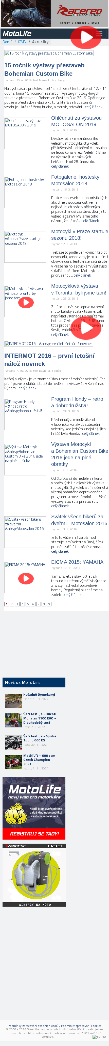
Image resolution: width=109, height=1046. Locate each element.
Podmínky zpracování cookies (81, 1025)
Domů (7, 42)
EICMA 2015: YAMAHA (77, 562)
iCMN (22, 42)
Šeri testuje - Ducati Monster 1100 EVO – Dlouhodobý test (40, 720)
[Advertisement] (34, 940)
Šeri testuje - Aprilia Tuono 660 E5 (39, 740)
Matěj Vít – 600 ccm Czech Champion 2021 (39, 762)
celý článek (93, 107)
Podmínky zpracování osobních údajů (33, 1025)
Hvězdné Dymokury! (39, 696)
